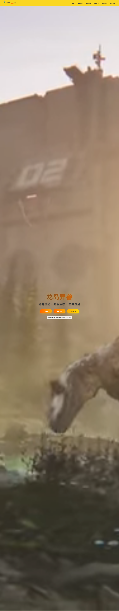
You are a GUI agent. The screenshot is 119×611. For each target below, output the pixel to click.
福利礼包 (104, 3)
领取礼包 (73, 311)
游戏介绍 (88, 3)
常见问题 (112, 3)
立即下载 (45, 311)
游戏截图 (96, 3)
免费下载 (59, 311)
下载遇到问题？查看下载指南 (59, 317)
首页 (73, 3)
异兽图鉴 (80, 3)
